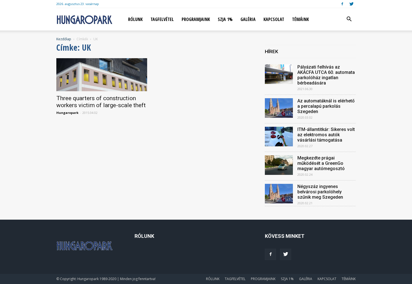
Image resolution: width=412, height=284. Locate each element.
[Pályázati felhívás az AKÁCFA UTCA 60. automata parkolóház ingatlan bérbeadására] (279, 74)
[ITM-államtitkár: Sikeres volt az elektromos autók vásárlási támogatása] (279, 136)
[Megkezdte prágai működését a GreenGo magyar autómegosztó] (279, 165)
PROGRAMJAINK (196, 19)
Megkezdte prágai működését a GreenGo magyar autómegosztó (321, 163)
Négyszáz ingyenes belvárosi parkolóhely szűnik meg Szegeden (320, 192)
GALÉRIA (248, 19)
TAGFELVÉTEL (162, 19)
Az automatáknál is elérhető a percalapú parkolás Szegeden (326, 106)
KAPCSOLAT (273, 19)
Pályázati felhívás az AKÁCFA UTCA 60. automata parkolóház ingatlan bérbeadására (326, 75)
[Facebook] (342, 4)
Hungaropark (67, 113)
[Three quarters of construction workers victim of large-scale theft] (101, 74)
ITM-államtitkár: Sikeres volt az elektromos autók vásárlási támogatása (326, 135)
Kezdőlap (63, 39)
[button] (349, 19)
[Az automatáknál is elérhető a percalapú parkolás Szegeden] (279, 108)
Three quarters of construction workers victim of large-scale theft (101, 102)
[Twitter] (351, 4)
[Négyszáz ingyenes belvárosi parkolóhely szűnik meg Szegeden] (279, 193)
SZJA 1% (225, 19)
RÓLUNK (135, 19)
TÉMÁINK (300, 19)
